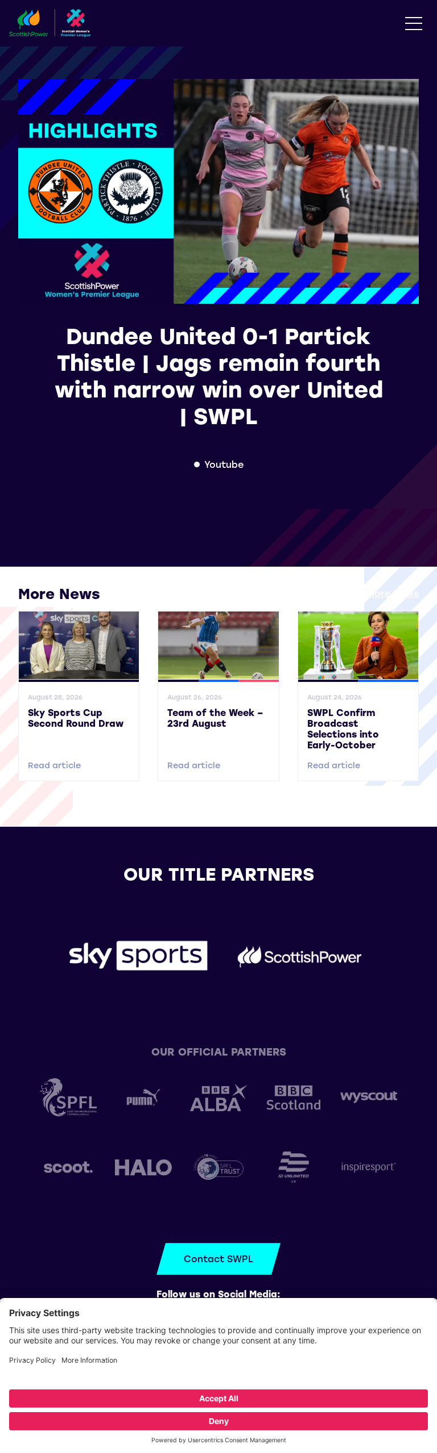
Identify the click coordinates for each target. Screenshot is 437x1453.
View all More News (373, 593)
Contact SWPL (218, 1258)
